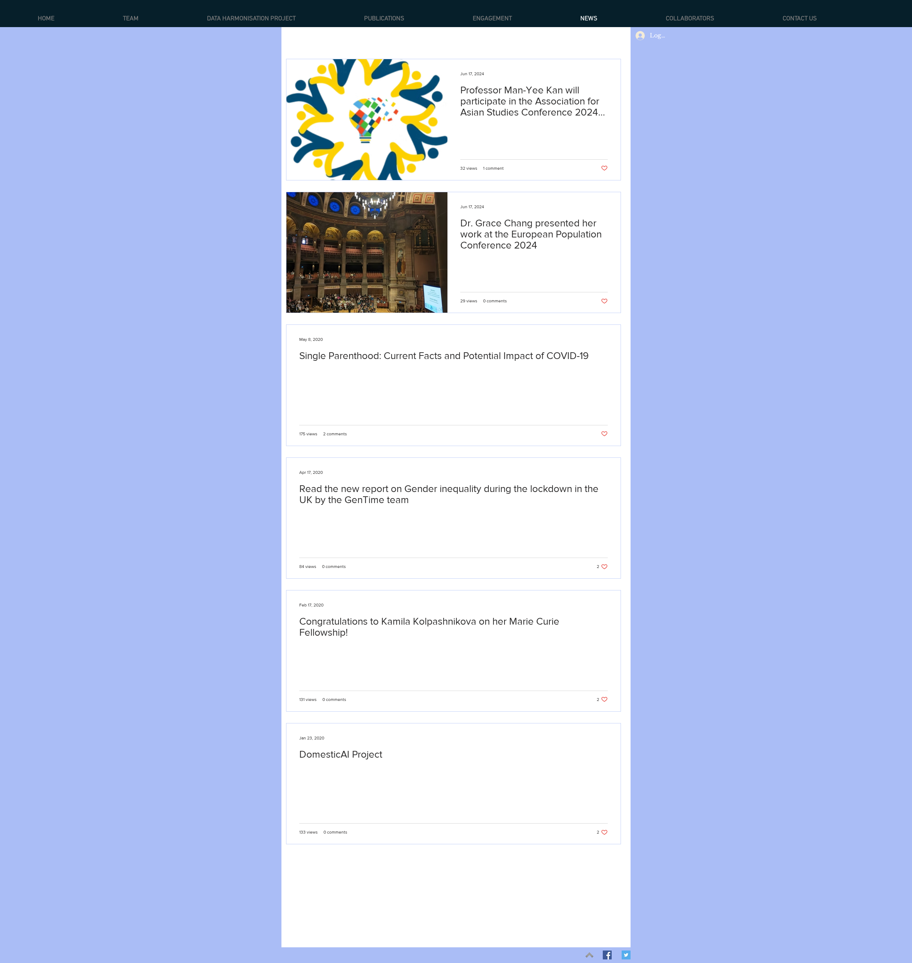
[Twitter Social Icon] (626, 955)
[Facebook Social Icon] (607, 955)
